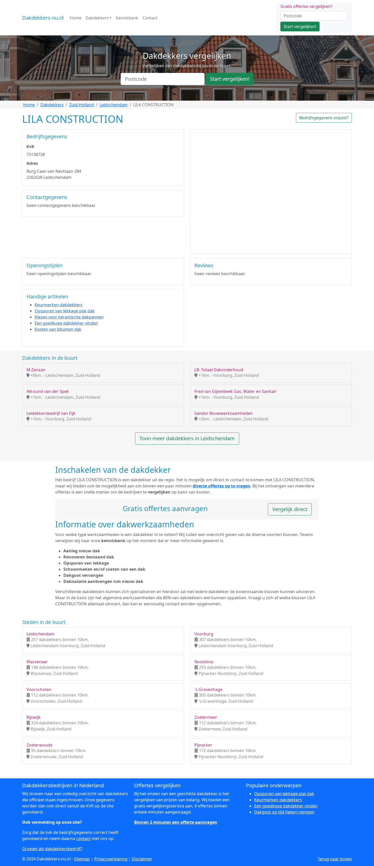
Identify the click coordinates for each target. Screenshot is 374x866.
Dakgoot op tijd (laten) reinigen (284, 812)
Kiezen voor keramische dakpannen (69, 317)
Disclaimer (142, 859)
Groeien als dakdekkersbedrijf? (52, 848)
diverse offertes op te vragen (221, 486)
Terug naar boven (335, 859)
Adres (32, 163)
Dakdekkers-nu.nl (43, 17)
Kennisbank (127, 18)
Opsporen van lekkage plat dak (65, 311)
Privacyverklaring (110, 859)
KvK (30, 146)
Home (75, 18)
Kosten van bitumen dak (58, 329)
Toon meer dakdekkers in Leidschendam (187, 438)
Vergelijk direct (289, 509)
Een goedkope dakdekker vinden (66, 323)
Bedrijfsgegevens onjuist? (324, 118)
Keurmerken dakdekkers (58, 305)
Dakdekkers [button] (97, 18)
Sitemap (82, 859)
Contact (149, 18)
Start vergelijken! (300, 26)
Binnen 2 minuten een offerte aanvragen (175, 822)
